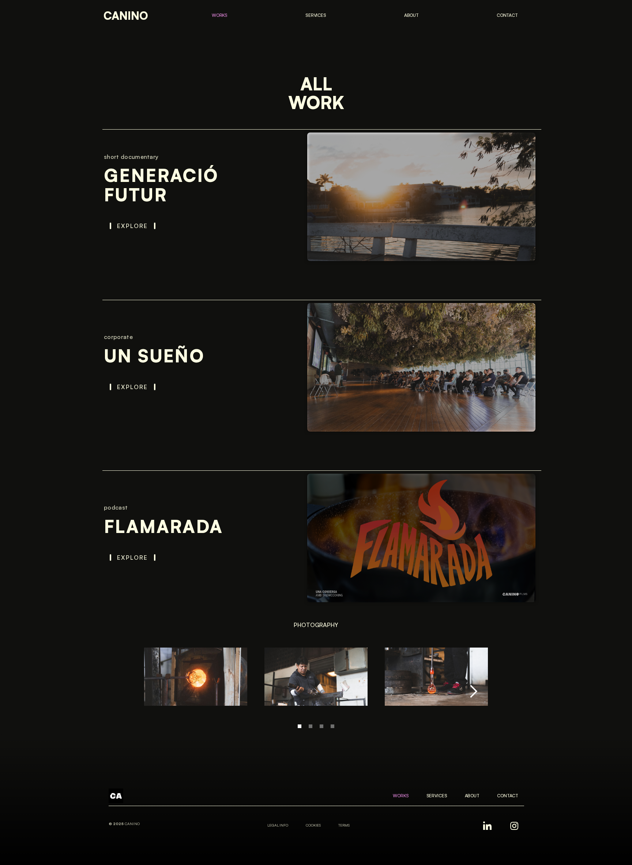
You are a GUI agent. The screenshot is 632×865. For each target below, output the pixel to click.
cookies (313, 825)
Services (436, 795)
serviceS (315, 15)
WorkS (401, 795)
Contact (507, 15)
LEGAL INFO (277, 825)
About (411, 15)
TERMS (344, 825)
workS (219, 15)
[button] (473, 691)
